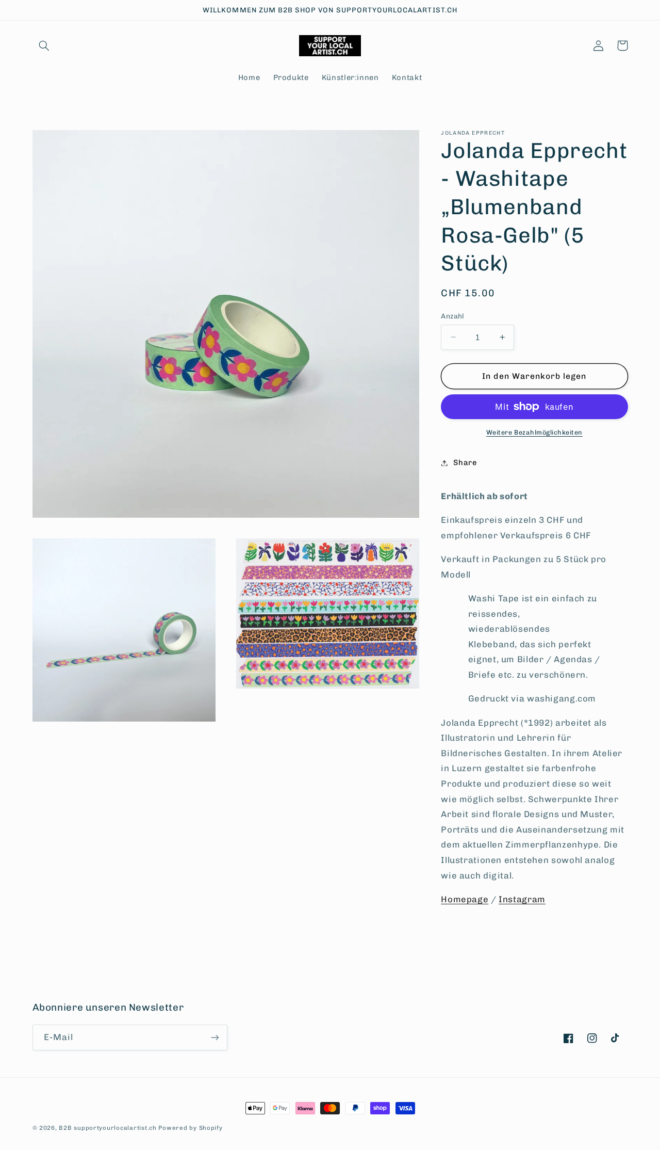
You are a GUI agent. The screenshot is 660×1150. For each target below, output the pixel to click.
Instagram (522, 899)
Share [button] (464, 462)
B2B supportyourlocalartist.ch (107, 1127)
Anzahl (453, 316)
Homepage (464, 899)
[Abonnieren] (214, 1037)
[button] (44, 45)
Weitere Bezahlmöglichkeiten (534, 432)
